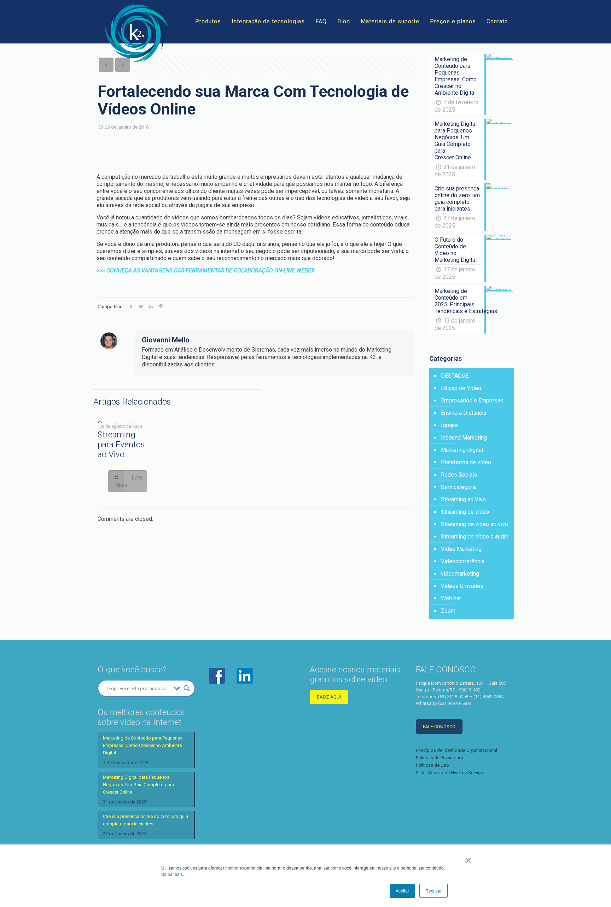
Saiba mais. (172, 874)
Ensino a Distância (463, 413)
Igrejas (449, 425)
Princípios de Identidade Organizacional (456, 750)
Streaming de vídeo (465, 511)
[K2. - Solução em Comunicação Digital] (136, 32)
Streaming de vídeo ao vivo (474, 524)
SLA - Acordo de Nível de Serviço (449, 772)
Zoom (448, 610)
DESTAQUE (455, 375)
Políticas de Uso (432, 765)
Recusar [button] (433, 891)
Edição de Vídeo (461, 388)
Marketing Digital (462, 450)
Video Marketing (461, 549)
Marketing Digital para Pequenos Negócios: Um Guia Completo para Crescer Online (138, 785)
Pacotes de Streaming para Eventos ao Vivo (121, 439)
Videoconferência (462, 561)
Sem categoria (459, 487)
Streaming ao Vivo (463, 499)
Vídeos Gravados (462, 586)
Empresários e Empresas (472, 400)
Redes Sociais (459, 474)
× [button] (468, 858)
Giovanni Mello (166, 340)
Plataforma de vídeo (466, 462)
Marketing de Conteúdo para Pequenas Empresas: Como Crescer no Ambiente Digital (142, 745)
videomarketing (460, 573)
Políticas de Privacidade (440, 757)
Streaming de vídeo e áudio (474, 536)
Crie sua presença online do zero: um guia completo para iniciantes (145, 820)
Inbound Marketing (464, 437)
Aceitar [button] (402, 891)
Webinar (451, 598)
